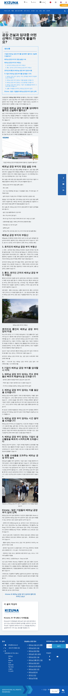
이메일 (43, 2)
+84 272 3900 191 (14, 648)
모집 (44, 689)
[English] (61, 2)
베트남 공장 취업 (34, 651)
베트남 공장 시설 (34, 657)
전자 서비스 (27, 10)
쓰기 (58, 646)
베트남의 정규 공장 (35, 654)
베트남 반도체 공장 (35, 666)
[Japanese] (66, 2)
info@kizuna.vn (13, 645)
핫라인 (34, 2)
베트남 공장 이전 (34, 669)
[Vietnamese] (50, 2)
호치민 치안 (32, 675)
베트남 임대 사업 (34, 648)
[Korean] (55, 2)
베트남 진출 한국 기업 (35, 660)
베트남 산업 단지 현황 (35, 645)
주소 (26, 2)
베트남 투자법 (33, 678)
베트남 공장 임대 (34, 663)
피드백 (48, 10)
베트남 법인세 (33, 672)
